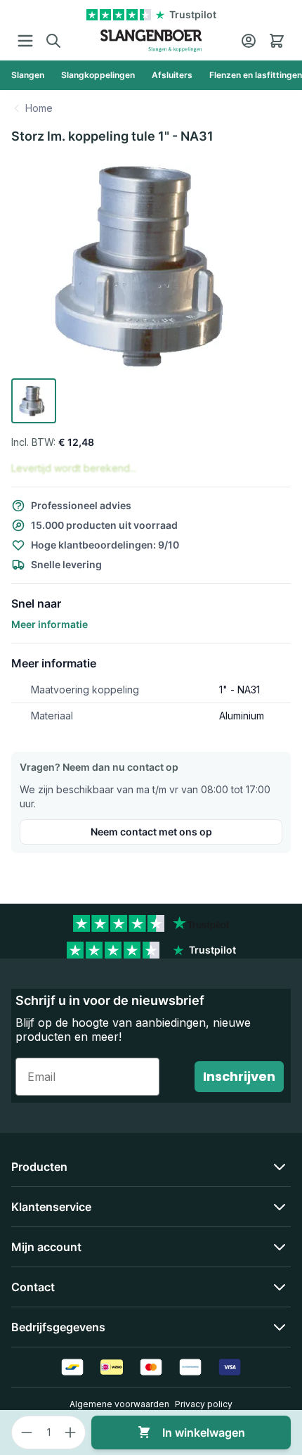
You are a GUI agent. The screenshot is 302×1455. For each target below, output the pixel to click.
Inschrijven (239, 1076)
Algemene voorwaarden (119, 1404)
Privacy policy (203, 1404)
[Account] (249, 41)
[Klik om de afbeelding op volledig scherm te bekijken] (151, 265)
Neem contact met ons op (151, 832)
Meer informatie (49, 624)
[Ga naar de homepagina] (151, 41)
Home (39, 108)
